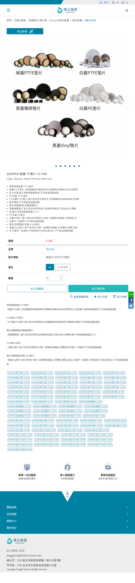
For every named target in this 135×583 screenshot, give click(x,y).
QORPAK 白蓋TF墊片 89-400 (66, 402)
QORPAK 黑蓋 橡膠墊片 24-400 (19, 411)
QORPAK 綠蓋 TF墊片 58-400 (115, 382)
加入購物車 (98, 288)
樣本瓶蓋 (77, 20)
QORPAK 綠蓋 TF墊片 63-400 (18, 387)
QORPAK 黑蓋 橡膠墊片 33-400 (70, 411)
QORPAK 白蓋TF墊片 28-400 (66, 392)
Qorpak (50, 249)
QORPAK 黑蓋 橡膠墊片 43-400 (19, 416)
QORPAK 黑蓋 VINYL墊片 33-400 (73, 435)
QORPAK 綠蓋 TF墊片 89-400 (91, 387)
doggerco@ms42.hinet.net (24, 555)
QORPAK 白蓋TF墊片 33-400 (90, 392)
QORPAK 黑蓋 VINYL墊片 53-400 (100, 440)
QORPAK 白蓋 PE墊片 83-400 (115, 425)
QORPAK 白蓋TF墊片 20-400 (115, 387)
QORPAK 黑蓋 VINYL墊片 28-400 (46, 435)
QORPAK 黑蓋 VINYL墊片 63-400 (46, 444)
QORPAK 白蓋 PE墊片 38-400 (43, 420)
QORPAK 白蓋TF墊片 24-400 (42, 392)
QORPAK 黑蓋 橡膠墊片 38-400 (96, 411)
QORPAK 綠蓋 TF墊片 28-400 (67, 378)
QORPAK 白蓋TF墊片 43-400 (18, 397)
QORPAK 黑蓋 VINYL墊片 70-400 (73, 444)
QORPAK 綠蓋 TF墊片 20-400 (114, 373)
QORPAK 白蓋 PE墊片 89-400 (18, 430)
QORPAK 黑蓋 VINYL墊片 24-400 (19, 435)
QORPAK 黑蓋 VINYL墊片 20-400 (70, 430)
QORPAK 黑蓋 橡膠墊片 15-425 (19, 406)
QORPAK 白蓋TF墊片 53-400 (90, 397)
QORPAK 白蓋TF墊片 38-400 (113, 392)
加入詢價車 (37, 288)
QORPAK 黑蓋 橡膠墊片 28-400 (45, 411)
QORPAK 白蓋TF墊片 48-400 (66, 397)
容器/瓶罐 (20, 20)
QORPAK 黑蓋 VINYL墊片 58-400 (19, 444)
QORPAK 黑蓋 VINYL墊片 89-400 (19, 449)
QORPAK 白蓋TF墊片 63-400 (18, 402)
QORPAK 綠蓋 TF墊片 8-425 (18, 373)
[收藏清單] (131, 306)
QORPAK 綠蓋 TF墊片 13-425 (42, 373)
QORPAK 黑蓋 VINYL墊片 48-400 (73, 440)
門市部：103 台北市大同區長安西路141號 (31, 565)
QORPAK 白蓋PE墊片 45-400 (91, 420)
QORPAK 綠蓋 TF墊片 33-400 (91, 378)
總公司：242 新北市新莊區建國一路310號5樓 (34, 560)
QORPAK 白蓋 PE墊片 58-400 (43, 425)
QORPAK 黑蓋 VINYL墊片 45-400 (46, 440)
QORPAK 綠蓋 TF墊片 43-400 (18, 382)
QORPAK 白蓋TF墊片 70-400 (42, 402)
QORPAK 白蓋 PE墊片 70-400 (91, 425)
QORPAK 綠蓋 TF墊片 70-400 (43, 387)
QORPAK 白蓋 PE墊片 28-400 (94, 416)
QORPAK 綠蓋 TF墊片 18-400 (90, 373)
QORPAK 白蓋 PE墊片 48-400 (115, 420)
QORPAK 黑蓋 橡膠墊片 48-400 (45, 416)
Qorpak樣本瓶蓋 (59, 20)
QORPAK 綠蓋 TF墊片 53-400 (91, 382)
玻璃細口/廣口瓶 (38, 20)
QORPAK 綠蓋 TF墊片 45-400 (43, 382)
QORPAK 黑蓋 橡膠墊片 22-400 (96, 406)
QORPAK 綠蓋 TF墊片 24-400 (43, 378)
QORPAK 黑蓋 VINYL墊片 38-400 (100, 435)
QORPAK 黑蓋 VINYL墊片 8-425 (44, 430)
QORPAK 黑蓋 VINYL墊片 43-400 (19, 440)
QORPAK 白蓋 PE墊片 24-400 (69, 416)
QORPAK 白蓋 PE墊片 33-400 (18, 420)
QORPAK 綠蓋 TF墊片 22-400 (18, 378)
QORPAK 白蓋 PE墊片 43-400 (67, 420)
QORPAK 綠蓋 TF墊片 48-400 (67, 382)
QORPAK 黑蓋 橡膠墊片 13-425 (90, 402)
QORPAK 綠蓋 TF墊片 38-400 (115, 378)
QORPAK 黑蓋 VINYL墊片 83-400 (100, 444)
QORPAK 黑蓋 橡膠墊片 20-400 (70, 406)
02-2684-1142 (16, 550)
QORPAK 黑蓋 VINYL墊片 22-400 (96, 430)
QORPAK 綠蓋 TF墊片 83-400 (67, 387)
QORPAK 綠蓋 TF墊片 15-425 (66, 373)
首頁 (9, 20)
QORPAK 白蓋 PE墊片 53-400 (18, 425)
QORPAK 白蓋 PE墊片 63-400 (67, 425)
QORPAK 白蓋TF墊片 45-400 (42, 397)
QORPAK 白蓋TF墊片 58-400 (113, 397)
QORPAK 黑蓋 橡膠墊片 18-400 (45, 406)
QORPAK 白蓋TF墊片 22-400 (18, 392)
